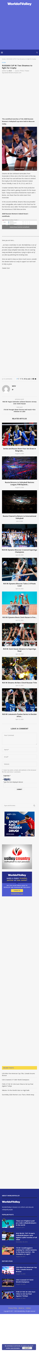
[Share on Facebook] (20, 379)
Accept (27, 1348)
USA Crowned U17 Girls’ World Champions (15, 1080)
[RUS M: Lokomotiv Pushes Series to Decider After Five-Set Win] (19, 699)
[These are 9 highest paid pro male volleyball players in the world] (8, 1224)
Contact (28, 1308)
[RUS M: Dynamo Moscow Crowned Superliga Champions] (19, 535)
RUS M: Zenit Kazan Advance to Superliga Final (19, 650)
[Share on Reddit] (29, 379)
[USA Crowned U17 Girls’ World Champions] (8, 1283)
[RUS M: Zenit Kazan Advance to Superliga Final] (19, 634)
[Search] (37, 52)
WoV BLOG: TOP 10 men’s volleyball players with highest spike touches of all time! (26, 1236)
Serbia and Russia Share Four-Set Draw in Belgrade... (19, 450)
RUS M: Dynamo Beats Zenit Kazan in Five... (19, 617)
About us (21, 1308)
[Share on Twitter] (23, 379)
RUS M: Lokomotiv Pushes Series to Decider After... (19, 715)
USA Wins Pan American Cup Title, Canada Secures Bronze (26, 1269)
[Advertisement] (19, 28)
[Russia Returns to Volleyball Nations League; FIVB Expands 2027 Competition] (19, 468)
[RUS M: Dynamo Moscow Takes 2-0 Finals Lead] (19, 569)
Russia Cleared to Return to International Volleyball (19, 517)
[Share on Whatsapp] (31, 379)
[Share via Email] (35, 379)
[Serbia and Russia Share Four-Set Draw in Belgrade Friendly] (19, 434)
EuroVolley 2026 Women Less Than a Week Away (18, 1095)
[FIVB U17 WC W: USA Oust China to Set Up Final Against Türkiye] (8, 1295)
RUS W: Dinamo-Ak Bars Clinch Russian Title (19, 683)
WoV (10, 71)
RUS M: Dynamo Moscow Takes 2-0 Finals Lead (19, 585)
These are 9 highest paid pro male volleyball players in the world (26, 1223)
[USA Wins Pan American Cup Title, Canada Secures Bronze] (8, 1270)
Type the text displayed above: (13, 782)
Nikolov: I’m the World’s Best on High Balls (15, 1090)
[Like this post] (18, 379)
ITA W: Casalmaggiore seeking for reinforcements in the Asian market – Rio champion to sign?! (26, 1251)
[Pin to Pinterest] (25, 379)
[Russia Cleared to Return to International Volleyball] (19, 501)
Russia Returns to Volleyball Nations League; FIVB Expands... (19, 483)
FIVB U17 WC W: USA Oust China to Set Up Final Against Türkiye (25, 1294)
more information (15, 1348)
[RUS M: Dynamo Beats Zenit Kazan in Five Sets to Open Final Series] (19, 603)
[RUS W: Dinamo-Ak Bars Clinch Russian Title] (19, 668)
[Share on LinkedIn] (27, 379)
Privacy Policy (12, 1308)
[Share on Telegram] (33, 379)
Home (4, 59)
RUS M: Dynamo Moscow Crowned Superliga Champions (19, 551)
